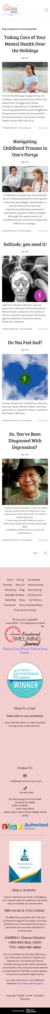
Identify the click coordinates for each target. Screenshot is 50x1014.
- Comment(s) (24, 128)
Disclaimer (10, 605)
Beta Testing (35, 589)
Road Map (10, 599)
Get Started (34, 579)
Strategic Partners (14, 594)
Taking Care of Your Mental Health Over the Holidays (25, 44)
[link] (25, 658)
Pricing (20, 579)
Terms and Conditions (31, 605)
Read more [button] (43, 128)
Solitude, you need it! (25, 244)
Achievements (35, 584)
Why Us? (20, 584)
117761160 (23, 805)
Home (10, 579)
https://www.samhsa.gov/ (28, 983)
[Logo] (11, 10)
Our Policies (35, 599)
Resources (10, 589)
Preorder (7, 584)
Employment (35, 594)
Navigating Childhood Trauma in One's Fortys (25, 148)
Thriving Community (25, 610)
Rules (22, 599)
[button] (38, 553)
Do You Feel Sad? (25, 342)
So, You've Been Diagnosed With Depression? (25, 440)
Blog (22, 589)
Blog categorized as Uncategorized (19, 28)
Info (27, 57)
